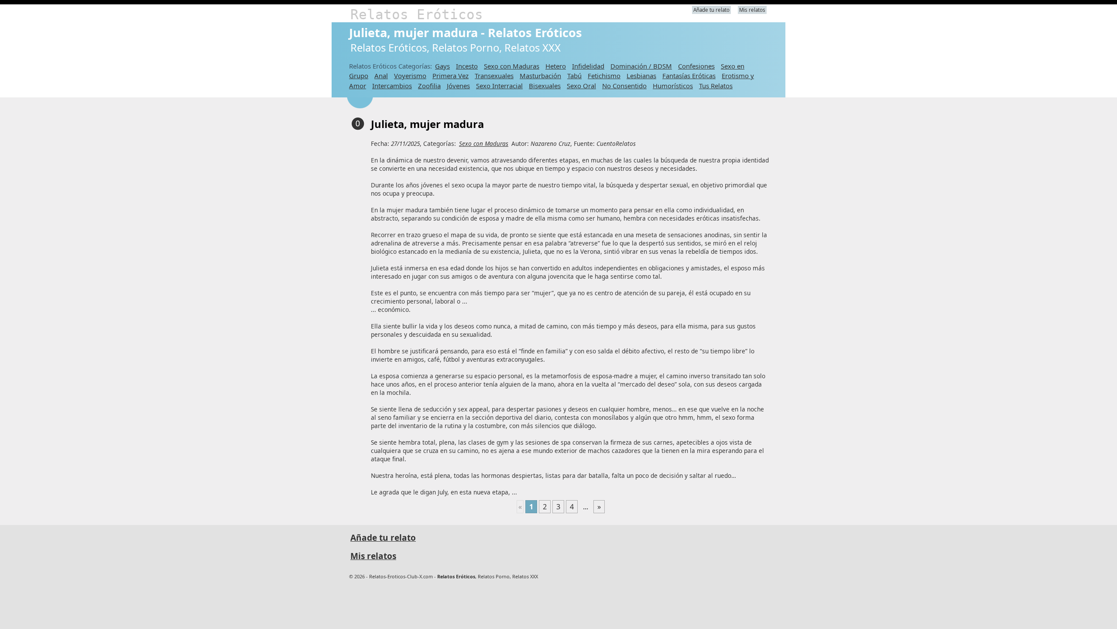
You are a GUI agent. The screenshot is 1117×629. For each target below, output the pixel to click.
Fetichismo (604, 75)
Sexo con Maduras (511, 66)
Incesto (467, 66)
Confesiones (696, 66)
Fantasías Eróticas (689, 75)
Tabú (574, 75)
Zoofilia (429, 85)
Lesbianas (641, 75)
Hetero (555, 66)
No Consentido (624, 85)
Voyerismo (410, 75)
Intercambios (392, 85)
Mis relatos (752, 10)
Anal (381, 75)
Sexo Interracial (499, 85)
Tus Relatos (716, 85)
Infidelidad (588, 66)
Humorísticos (673, 85)
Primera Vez (450, 75)
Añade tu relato (711, 10)
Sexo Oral (581, 85)
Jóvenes (458, 85)
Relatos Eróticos (416, 14)
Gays (442, 66)
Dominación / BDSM (641, 66)
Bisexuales (545, 85)
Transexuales (494, 75)
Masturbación (540, 75)
